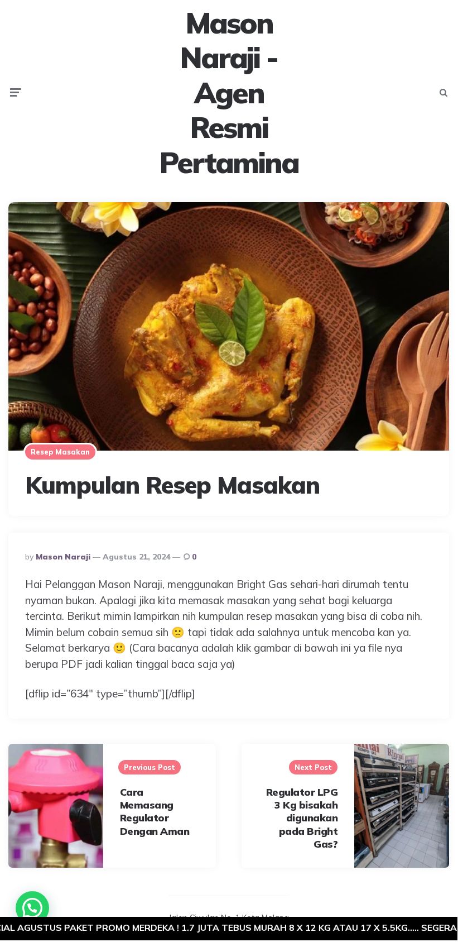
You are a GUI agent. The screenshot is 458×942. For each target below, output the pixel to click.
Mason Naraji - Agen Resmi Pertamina (229, 93)
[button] (32, 908)
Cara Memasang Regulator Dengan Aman (155, 812)
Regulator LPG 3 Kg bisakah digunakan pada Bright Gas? (302, 818)
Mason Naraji (63, 556)
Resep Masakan (60, 451)
